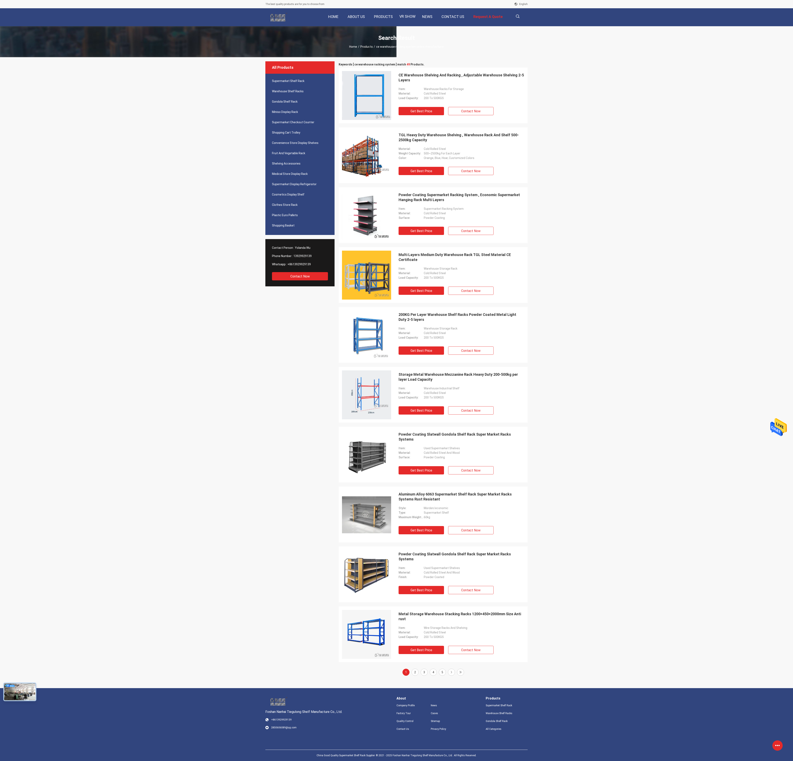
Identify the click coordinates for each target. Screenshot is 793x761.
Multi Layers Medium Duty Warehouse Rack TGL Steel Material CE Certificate (455, 257)
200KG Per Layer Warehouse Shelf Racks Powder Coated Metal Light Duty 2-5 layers (457, 317)
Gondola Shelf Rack (285, 101)
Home (353, 46)
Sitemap (435, 721)
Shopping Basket (283, 225)
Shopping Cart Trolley (286, 132)
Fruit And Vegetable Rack (288, 153)
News (434, 705)
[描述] (517, 16)
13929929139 (302, 256)
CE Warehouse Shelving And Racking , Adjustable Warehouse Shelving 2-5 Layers (461, 77)
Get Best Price (421, 111)
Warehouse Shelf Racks (288, 91)
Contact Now (300, 276)
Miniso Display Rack (285, 112)
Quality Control (404, 721)
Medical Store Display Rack (290, 173)
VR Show (407, 16)
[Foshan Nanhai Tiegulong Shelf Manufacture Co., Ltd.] (279, 17)
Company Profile (405, 705)
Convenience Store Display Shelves (295, 143)
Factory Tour (403, 713)
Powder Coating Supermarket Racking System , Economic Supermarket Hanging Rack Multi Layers (459, 197)
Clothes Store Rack (285, 204)
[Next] (451, 672)
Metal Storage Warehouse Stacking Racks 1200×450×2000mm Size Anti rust (460, 616)
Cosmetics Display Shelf (288, 194)
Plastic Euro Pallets (285, 215)
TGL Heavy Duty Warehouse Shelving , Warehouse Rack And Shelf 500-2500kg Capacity (459, 137)
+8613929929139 (299, 264)
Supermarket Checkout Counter (293, 122)
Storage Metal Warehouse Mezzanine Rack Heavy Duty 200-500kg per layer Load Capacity (458, 377)
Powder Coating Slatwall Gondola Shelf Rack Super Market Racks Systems (455, 436)
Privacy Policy (438, 729)
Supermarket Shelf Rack (288, 81)
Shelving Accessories (286, 163)
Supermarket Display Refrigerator (294, 184)
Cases (434, 713)
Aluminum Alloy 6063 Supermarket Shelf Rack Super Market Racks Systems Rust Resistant (455, 496)
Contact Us (402, 729)
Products (366, 46)
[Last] (460, 672)
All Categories (493, 729)
